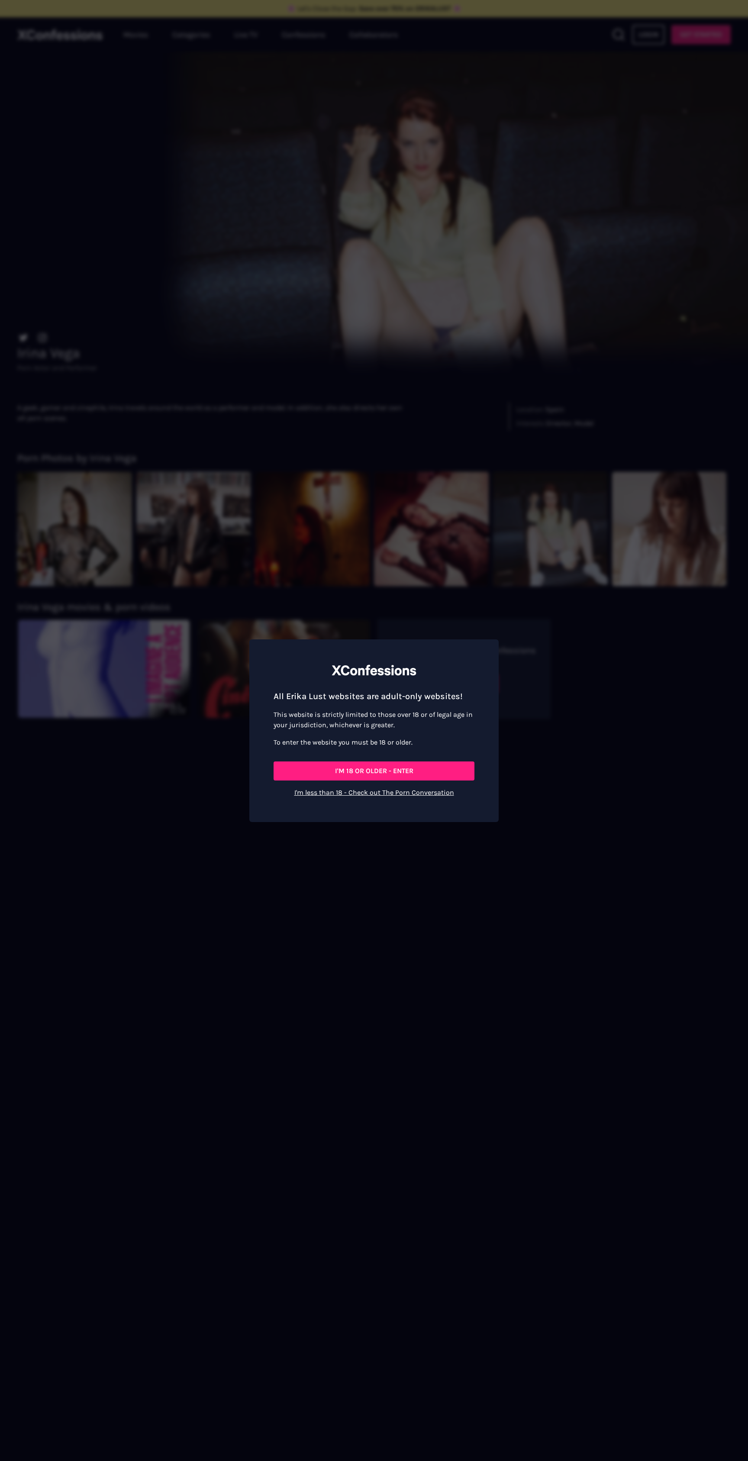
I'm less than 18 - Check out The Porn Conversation (374, 792)
